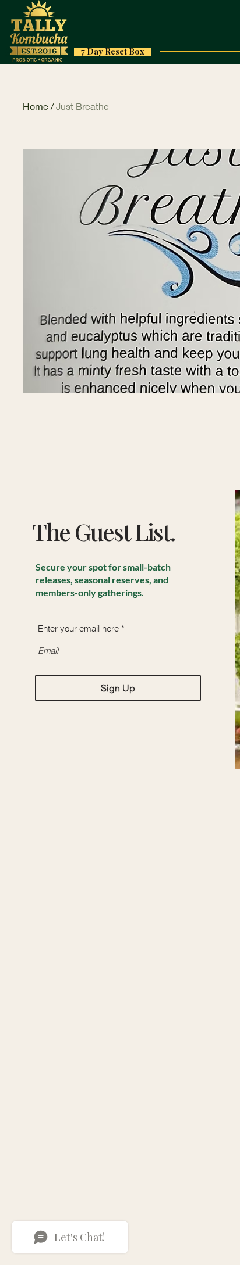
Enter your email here (78, 628)
